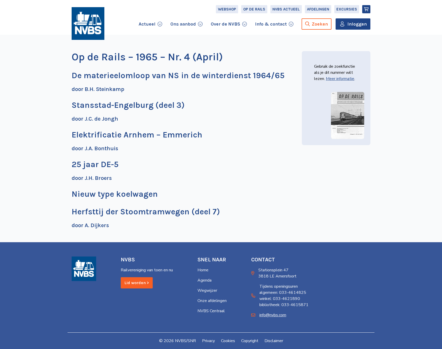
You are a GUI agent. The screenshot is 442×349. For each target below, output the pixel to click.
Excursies (346, 9)
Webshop (227, 9)
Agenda (204, 280)
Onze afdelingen (212, 301)
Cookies (228, 341)
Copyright (249, 341)
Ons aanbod (183, 24)
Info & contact (271, 24)
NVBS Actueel (286, 9)
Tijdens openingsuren (278, 286)
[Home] (88, 23)
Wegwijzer (207, 290)
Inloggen (357, 24)
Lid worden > (136, 282)
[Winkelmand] (366, 9)
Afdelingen (318, 9)
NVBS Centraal (211, 311)
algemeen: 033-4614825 (282, 292)
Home (202, 270)
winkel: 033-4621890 (279, 298)
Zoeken (320, 24)
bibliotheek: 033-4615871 (283, 305)
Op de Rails (254, 9)
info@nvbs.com (272, 315)
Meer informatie (340, 79)
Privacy (208, 341)
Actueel (147, 24)
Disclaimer (273, 341)
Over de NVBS (225, 24)
